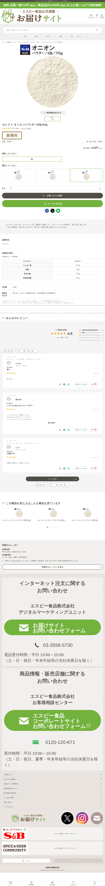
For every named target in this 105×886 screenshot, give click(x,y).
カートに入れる (54, 203)
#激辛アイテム (27, 36)
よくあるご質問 (9, 797)
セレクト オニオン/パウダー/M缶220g (17, 520)
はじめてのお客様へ (10, 779)
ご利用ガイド (8, 774)
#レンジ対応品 (70, 36)
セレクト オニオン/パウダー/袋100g (85, 520)
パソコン (28, 861)
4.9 (69, 333)
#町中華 (79, 36)
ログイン (97, 17)
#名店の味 (48, 36)
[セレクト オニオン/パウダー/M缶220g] (19, 513)
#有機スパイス (38, 36)
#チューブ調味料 (58, 36)
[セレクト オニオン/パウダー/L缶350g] (53, 513)
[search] (97, 30)
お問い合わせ (91, 17)
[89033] (52, 118)
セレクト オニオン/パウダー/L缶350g (50, 520)
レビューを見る (26, 128)
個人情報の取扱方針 (10, 793)
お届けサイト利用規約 (11, 784)
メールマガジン (9, 807)
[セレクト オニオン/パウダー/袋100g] (88, 513)
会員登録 (102, 17)
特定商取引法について (11, 788)
